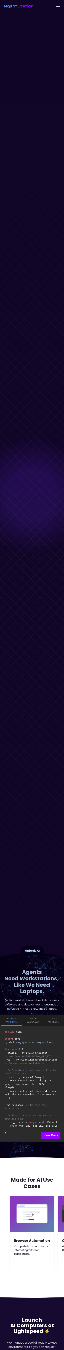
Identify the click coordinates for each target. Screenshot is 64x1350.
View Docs (51, 1135)
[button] (58, 6)
